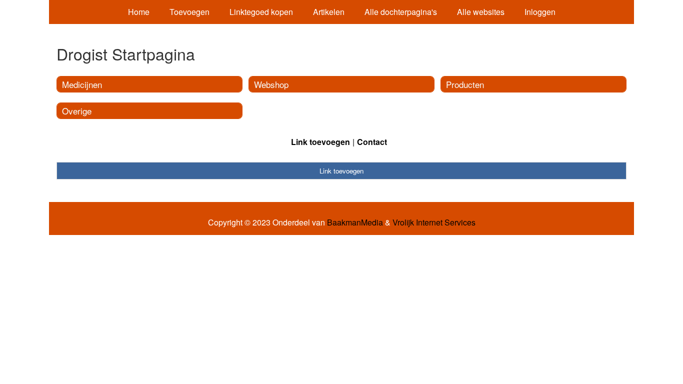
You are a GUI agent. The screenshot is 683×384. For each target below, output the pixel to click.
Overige (77, 110)
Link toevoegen (320, 142)
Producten (465, 84)
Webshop (271, 84)
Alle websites (480, 12)
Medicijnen (82, 84)
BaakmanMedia (355, 223)
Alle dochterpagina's (400, 12)
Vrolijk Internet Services (434, 223)
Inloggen (540, 12)
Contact (372, 142)
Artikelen (328, 12)
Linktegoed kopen (261, 12)
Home (139, 12)
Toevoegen (190, 12)
